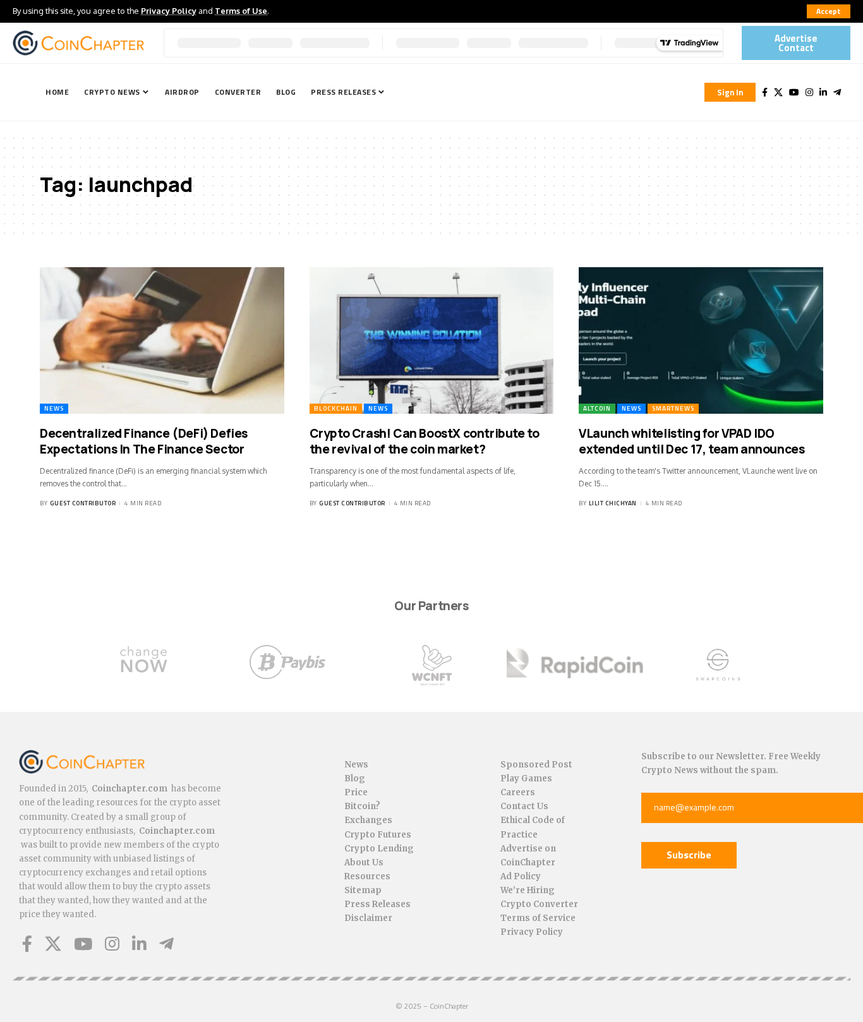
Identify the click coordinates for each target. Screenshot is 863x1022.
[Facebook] (765, 92)
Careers (517, 792)
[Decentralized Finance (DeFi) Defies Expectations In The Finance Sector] (162, 340)
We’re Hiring (527, 890)
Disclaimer (368, 918)
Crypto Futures (377, 834)
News (54, 408)
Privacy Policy (168, 11)
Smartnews (673, 408)
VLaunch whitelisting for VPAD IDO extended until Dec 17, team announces (691, 441)
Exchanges (368, 820)
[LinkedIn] (823, 92)
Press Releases (377, 904)
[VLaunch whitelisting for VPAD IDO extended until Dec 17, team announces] (701, 340)
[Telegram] (837, 92)
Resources (367, 876)
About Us (363, 862)
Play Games (526, 778)
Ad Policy (520, 876)
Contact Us (524, 806)
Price (356, 792)
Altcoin (597, 408)
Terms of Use (241, 11)
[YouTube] (794, 92)
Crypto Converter (539, 904)
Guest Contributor (83, 503)
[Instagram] (809, 92)
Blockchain (336, 408)
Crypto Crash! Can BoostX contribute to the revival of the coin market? (425, 441)
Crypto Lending (379, 848)
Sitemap (363, 890)
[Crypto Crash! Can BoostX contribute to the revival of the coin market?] (432, 340)
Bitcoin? (362, 806)
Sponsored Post (536, 764)
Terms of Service (538, 918)
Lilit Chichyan (613, 503)
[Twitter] (778, 92)
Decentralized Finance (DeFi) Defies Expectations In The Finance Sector (144, 441)
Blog (354, 778)
